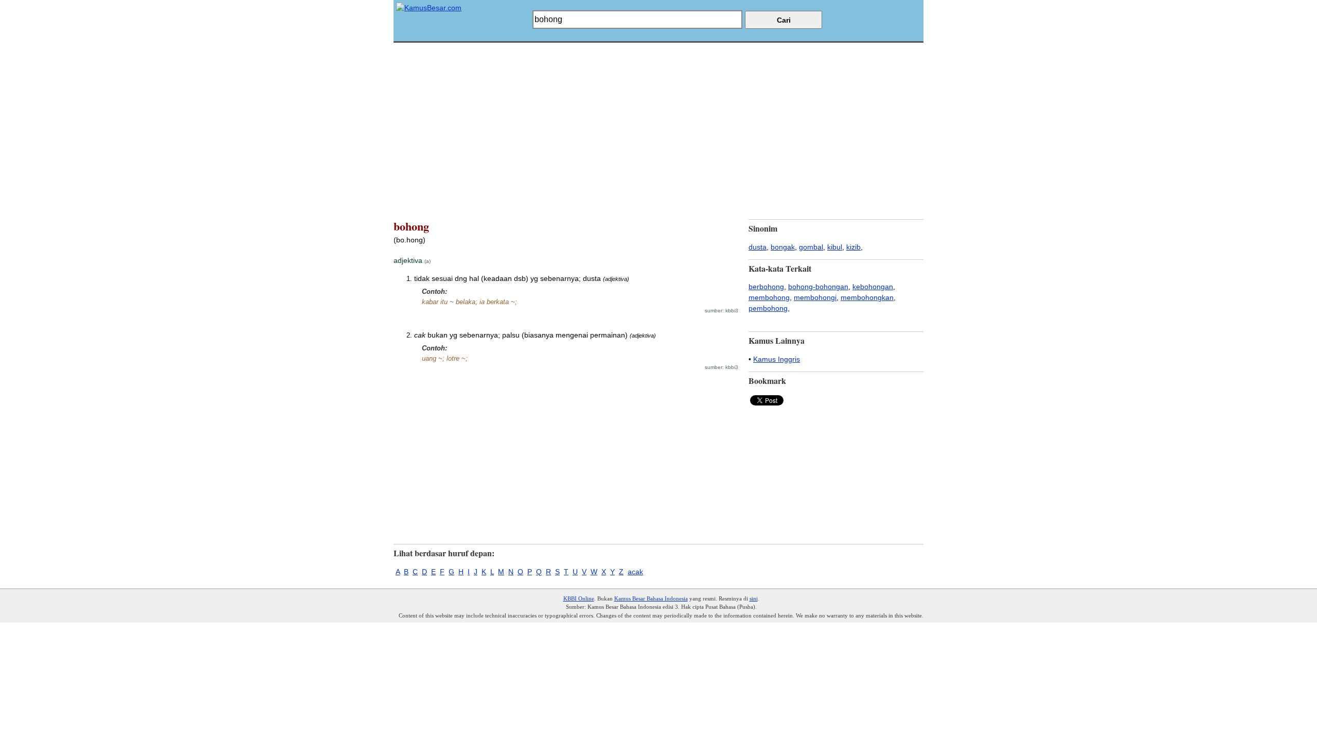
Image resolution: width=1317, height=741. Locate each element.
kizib (853, 247)
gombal (811, 247)
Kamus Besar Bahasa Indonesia (651, 598)
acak (635, 572)
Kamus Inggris (776, 359)
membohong (769, 297)
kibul (834, 247)
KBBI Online (578, 598)
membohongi (815, 297)
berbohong (766, 287)
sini (754, 598)
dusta (758, 247)
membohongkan (867, 297)
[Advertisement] (658, 115)
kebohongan (872, 287)
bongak (783, 247)
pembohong (768, 308)
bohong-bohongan (818, 287)
